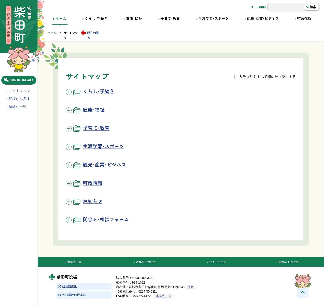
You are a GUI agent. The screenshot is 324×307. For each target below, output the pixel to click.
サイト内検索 (258, 7)
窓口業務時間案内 (74, 295)
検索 (313, 7)
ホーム (61, 18)
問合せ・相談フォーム (106, 219)
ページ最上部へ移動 (302, 292)
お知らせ (92, 200)
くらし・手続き (96, 18)
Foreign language (21, 79)
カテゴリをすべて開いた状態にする (267, 77)
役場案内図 (69, 286)
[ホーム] (19, 25)
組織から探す (19, 99)
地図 (190, 287)
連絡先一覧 (74, 261)
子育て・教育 (170, 18)
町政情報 (304, 18)
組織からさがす (289, 261)
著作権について (146, 261)
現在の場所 (93, 33)
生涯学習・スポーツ (213, 18)
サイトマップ (19, 91)
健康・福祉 (134, 18)
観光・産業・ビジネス (263, 18)
